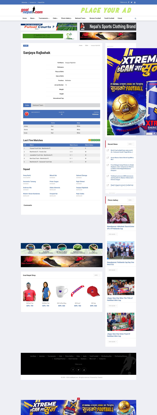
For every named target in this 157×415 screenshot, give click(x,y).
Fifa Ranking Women (121, 356)
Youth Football (109, 18)
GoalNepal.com (32, 10)
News (32, 18)
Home (25, 18)
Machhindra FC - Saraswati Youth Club (41, 162)
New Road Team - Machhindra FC (39, 158)
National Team (80, 18)
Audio (85, 356)
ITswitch (100, 377)
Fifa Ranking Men (106, 356)
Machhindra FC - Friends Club (38, 151)
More (96, 275)
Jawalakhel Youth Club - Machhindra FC (41, 155)
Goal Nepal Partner (60, 359)
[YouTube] (134, 2)
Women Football (95, 18)
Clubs (55, 18)
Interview (42, 356)
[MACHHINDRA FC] (36, 116)
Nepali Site (41, 2)
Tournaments (43, 18)
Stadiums (83, 359)
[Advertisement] (61, 229)
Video (78, 356)
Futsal (120, 18)
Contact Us (33, 2)
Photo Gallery (66, 18)
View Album (112, 234)
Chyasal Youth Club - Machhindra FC (40, 148)
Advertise (24, 2)
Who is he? (92, 359)
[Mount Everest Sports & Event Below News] (61, 254)
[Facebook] (128, 2)
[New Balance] (61, 266)
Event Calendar (73, 359)
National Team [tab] (38, 105)
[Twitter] (131, 2)
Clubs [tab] (27, 105)
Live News (33, 356)
